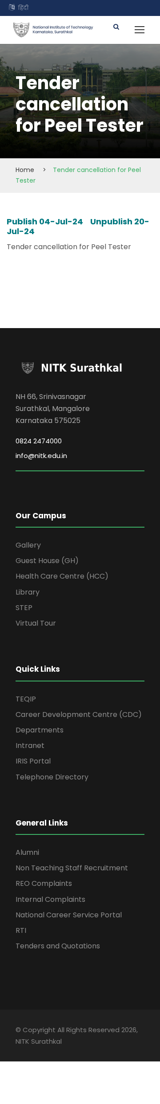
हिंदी (23, 8)
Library (28, 592)
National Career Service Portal (69, 915)
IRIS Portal (33, 761)
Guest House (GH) (47, 561)
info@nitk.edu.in (41, 455)
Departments (40, 730)
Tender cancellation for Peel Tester (69, 247)
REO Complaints (44, 883)
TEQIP (26, 699)
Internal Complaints (50, 899)
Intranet (30, 745)
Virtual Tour (36, 623)
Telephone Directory (52, 777)
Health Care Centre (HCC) (62, 576)
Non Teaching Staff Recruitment (72, 868)
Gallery (28, 545)
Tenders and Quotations (58, 946)
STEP (24, 608)
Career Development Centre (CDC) (79, 714)
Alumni (27, 852)
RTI (21, 930)
